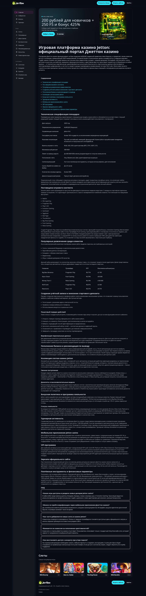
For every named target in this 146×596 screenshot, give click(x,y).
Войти (129, 3)
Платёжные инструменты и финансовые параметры (59, 109)
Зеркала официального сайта (52, 107)
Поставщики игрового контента (53, 85)
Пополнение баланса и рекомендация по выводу (58, 92)
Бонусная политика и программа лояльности (57, 97)
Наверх (41, 592)
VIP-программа (47, 104)
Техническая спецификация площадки (55, 82)
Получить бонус (104, 3)
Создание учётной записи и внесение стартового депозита (62, 90)
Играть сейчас (118, 3)
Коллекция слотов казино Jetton (53, 94)
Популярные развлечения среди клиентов (56, 87)
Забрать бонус (48, 34)
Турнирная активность (50, 99)
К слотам (60, 34)
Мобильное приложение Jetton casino (55, 102)
